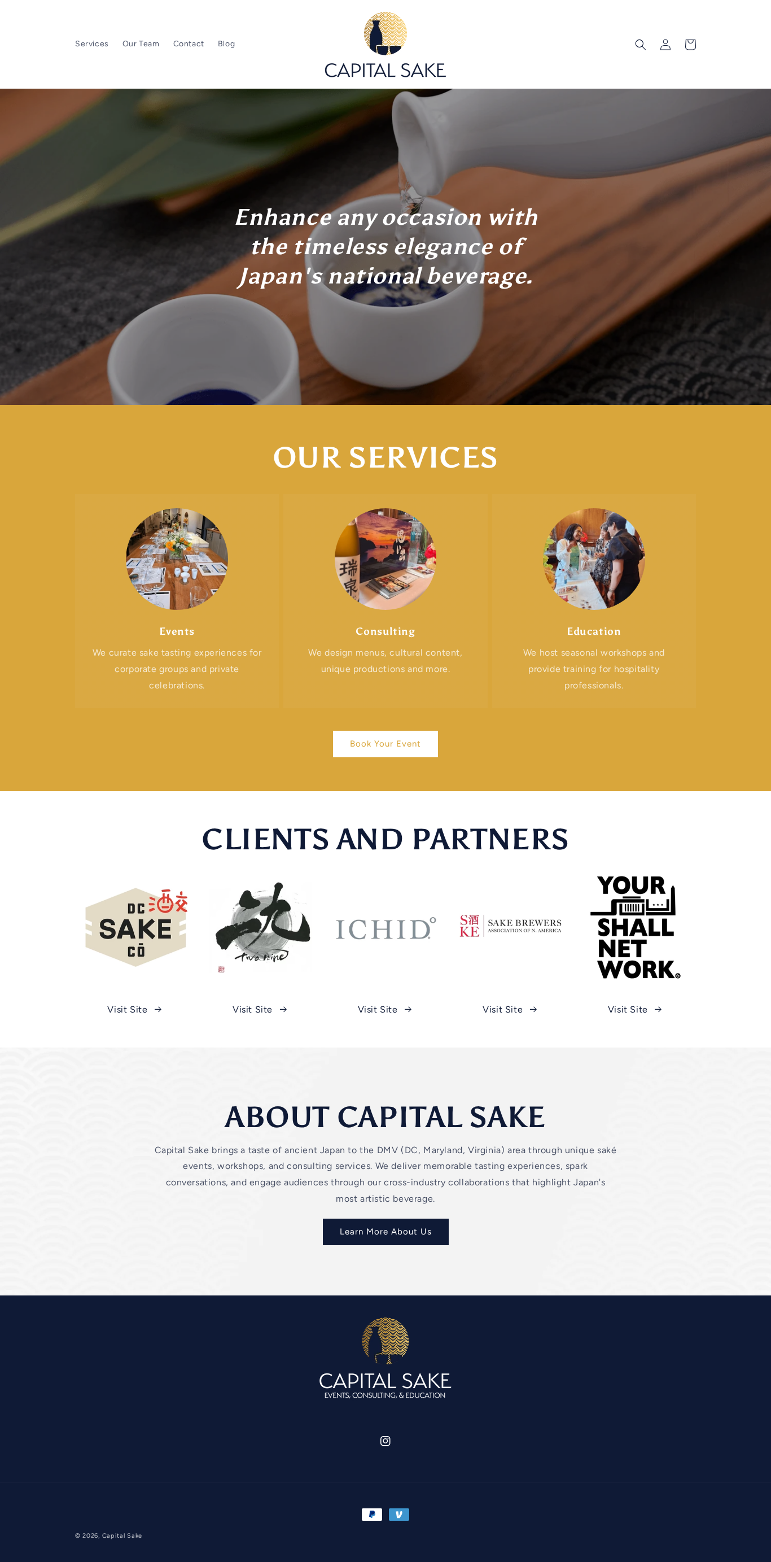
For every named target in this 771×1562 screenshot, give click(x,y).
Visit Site (127, 1009)
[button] (640, 44)
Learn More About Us (386, 1232)
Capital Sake (122, 1535)
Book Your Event (385, 744)
